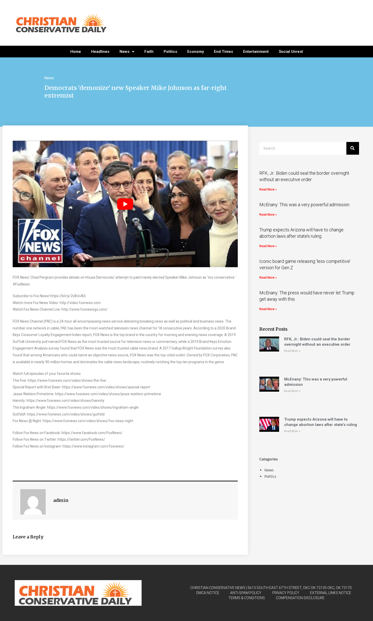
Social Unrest (291, 51)
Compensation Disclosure (300, 598)
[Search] (352, 148)
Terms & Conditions (246, 598)
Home (75, 51)
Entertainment (256, 51)
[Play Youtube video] (125, 204)
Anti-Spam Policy (245, 593)
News (124, 51)
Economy (195, 51)
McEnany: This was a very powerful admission (304, 204)
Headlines (100, 51)
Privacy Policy (285, 593)
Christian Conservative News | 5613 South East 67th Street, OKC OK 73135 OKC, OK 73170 (271, 588)
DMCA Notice (207, 593)
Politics (170, 51)
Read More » (268, 189)
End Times (223, 51)
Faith (149, 51)
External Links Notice (330, 593)
